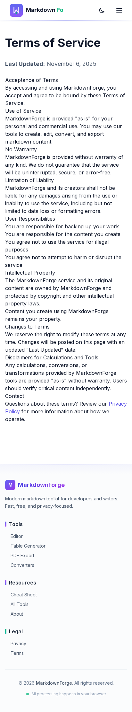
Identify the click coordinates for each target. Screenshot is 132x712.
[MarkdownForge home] (34, 10)
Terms (14, 653)
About (14, 614)
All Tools (17, 604)
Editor (14, 536)
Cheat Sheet (21, 594)
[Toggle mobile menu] (119, 10)
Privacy (15, 643)
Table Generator (25, 546)
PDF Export (19, 555)
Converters (19, 565)
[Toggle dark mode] (102, 10)
